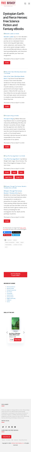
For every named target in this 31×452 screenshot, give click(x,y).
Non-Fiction (9, 291)
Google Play (19, 177)
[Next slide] (24, 332)
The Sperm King (8, 119)
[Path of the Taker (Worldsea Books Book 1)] (15, 72)
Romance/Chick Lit (11, 286)
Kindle (7, 62)
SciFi (6, 247)
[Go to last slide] (7, 332)
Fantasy (9, 240)
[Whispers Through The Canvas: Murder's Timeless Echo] (15, 187)
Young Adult (9, 293)
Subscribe (5, 436)
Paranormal (8, 244)
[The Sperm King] (15, 115)
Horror (8, 301)
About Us (3, 439)
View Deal (18, 340)
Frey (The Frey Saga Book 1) (12, 159)
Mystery (15, 331)
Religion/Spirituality (11, 298)
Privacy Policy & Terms (23, 439)
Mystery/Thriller (10, 288)
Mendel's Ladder (9, 37)
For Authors (8, 439)
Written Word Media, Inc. (18, 443)
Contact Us (16, 439)
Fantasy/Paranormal (11, 290)
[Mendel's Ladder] (15, 33)
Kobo (21, 172)
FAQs (12, 439)
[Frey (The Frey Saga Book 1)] (15, 156)
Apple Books (8, 177)
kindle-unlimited (9, 242)
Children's (9, 300)
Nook (14, 172)
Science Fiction (18, 244)
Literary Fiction (10, 296)
